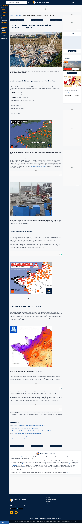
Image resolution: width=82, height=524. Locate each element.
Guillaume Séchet (25, 456)
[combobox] (16, 2)
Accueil (11, 15)
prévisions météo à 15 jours (19, 463)
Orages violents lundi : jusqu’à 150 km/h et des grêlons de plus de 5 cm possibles (71, 95)
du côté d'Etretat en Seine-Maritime (39, 166)
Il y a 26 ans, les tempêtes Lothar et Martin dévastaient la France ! (26, 433)
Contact (72, 2)
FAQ (47, 503)
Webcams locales (72, 72)
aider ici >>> (69, 472)
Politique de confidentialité (45, 518)
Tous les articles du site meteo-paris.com (21, 438)
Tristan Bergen (17, 444)
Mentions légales (34, 518)
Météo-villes (49, 501)
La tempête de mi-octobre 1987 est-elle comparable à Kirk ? (25, 428)
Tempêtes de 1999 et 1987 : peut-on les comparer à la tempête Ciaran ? (28, 425)
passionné (38, 456)
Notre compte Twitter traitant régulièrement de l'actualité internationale (28, 436)
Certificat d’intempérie (51, 499)
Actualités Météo (18, 15)
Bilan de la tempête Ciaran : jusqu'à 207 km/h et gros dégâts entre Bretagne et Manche (31, 430)
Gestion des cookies (56, 518)
